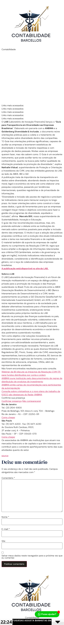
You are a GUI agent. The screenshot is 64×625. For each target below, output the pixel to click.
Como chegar (8, 417)
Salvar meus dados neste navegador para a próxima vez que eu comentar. (32, 557)
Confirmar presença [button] (12, 401)
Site (3, 541)
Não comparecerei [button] (31, 401)
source (5, 455)
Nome (5, 517)
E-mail (6, 529)
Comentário (8, 478)
